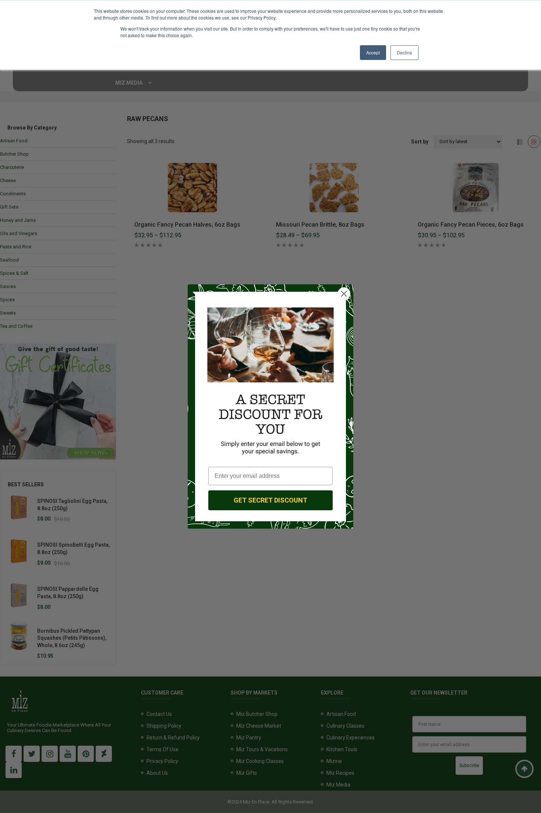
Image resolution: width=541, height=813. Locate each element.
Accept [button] (373, 52)
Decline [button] (404, 52)
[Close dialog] (343, 293)
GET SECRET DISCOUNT (270, 500)
